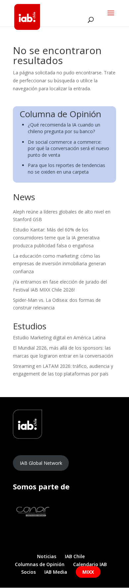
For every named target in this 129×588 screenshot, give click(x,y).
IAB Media (55, 572)
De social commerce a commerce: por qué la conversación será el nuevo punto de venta (68, 148)
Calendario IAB (90, 564)
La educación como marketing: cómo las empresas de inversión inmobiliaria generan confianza (59, 264)
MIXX (88, 572)
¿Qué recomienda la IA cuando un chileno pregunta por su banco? (64, 128)
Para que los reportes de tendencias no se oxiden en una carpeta (66, 168)
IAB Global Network (41, 463)
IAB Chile (75, 556)
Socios (28, 572)
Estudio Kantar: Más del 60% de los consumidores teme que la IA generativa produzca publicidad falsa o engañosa (56, 237)
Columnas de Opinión (39, 564)
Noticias (46, 556)
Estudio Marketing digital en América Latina (59, 337)
